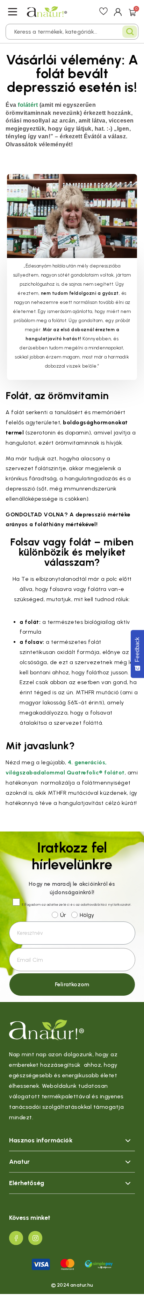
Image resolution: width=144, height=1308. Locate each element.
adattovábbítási (94, 904)
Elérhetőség (26, 1183)
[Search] (129, 32)
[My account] (118, 12)
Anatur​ (19, 1162)
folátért (28, 105)
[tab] (72, 1140)
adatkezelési (58, 904)
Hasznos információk (41, 1140)
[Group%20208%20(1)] (35, 1238)
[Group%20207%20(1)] (16, 1238)
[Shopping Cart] (132, 12)
